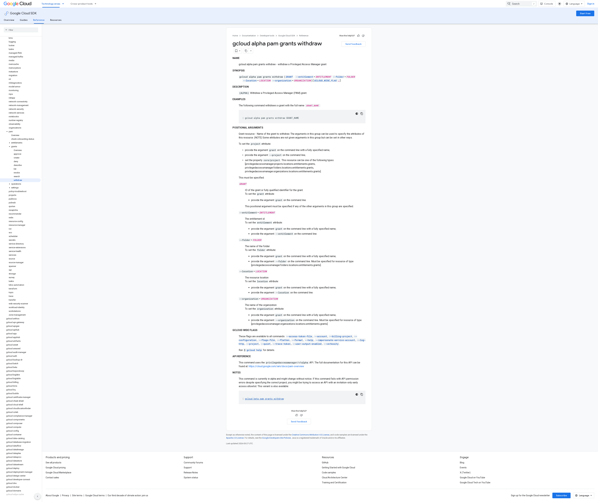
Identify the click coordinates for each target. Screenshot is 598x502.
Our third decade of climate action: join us (128, 495)
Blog (462, 462)
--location (250, 80)
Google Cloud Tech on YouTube (475, 482)
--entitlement (304, 76)
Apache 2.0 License (235, 438)
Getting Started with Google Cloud (338, 467)
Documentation (249, 35)
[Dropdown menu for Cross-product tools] (96, 3)
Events (463, 467)
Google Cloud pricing (56, 467)
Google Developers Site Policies (276, 438)
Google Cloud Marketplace (58, 472)
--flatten (283, 340)
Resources (56, 20)
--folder (338, 76)
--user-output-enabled (307, 343)
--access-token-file (299, 336)
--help (309, 340)
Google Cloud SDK (23, 13)
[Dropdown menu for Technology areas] (64, 3)
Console (548, 3)
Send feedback (353, 44)
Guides (24, 20)
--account (320, 336)
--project (252, 343)
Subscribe (561, 495)
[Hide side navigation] (37, 496)
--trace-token (281, 343)
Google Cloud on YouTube (472, 477)
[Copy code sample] (361, 113)
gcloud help (254, 350)
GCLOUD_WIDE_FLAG (325, 80)
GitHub (325, 462)
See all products (53, 462)
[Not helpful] (363, 35)
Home (235, 35)
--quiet (265, 343)
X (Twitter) (465, 472)
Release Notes (191, 472)
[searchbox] (21, 29)
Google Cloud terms (95, 495)
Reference (39, 20)
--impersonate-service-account (335, 340)
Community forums (193, 462)
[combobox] (521, 4)
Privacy (65, 495)
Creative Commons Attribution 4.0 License (310, 435)
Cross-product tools (82, 3)
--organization (281, 80)
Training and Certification (334, 482)
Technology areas (51, 3)
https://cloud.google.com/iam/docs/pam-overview (276, 366)
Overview (9, 20)
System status (191, 477)
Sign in (590, 3)
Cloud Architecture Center (334, 477)
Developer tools (267, 35)
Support (188, 467)
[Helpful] (358, 35)
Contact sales (52, 477)
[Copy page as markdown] (246, 50)
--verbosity (331, 343)
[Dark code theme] (356, 113)
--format (297, 340)
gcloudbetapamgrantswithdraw (264, 398)
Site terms (77, 495)
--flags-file (267, 340)
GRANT (289, 76)
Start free (585, 13)
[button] (20, 131)
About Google (52, 495)
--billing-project (340, 336)
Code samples (329, 472)
